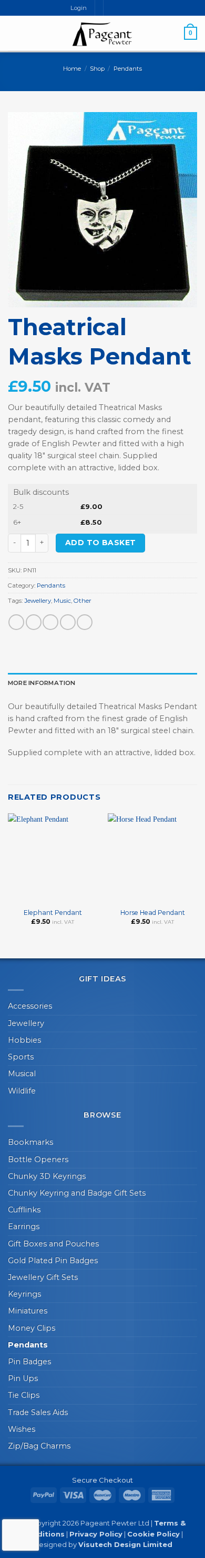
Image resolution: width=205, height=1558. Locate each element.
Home (72, 68)
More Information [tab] (42, 683)
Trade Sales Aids (38, 1412)
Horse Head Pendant (152, 912)
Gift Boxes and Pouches (53, 1243)
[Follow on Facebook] (112, 8)
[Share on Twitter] (50, 622)
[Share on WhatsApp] (16, 622)
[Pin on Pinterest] (85, 622)
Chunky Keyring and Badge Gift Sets (77, 1193)
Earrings (23, 1226)
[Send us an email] (121, 8)
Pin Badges (29, 1361)
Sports (21, 1057)
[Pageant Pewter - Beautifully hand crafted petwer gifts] (102, 34)
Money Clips (31, 1328)
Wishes (21, 1429)
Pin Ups (23, 1378)
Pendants (128, 68)
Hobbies (24, 1040)
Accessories (30, 1006)
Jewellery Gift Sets (43, 1277)
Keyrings (24, 1294)
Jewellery (37, 600)
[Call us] (130, 8)
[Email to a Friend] (68, 622)
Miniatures (27, 1311)
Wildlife (22, 1091)
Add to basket (100, 542)
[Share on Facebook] (34, 622)
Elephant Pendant (53, 912)
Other (82, 600)
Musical (22, 1073)
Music (62, 600)
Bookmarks (30, 1142)
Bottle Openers (38, 1159)
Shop (97, 68)
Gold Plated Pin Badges (53, 1260)
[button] (13, 33)
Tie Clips (23, 1395)
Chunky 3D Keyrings (47, 1176)
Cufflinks (24, 1209)
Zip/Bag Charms (39, 1446)
